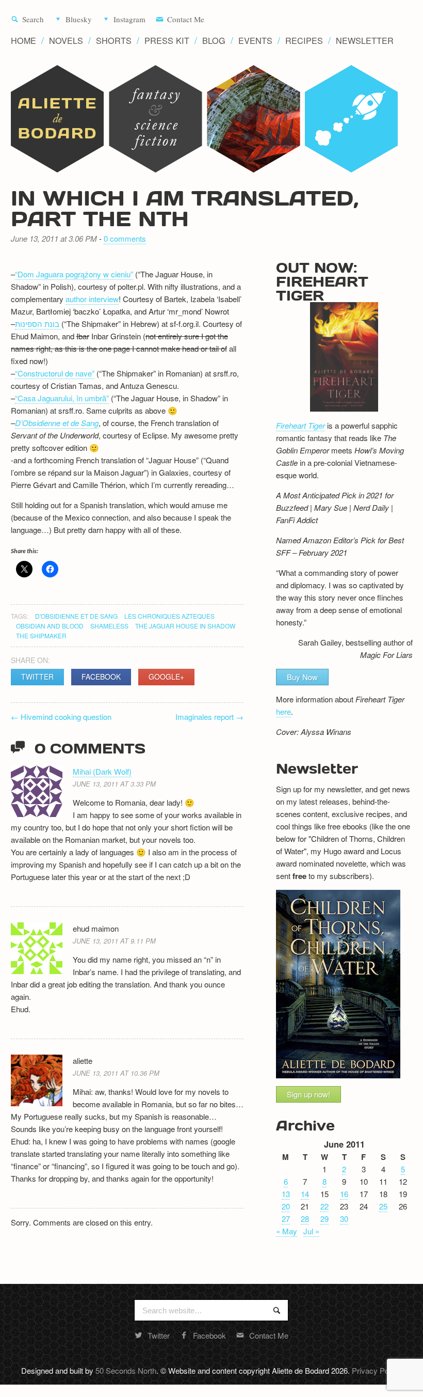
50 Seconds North (125, 1370)
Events (255, 40)
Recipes (304, 40)
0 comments (125, 238)
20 (286, 1206)
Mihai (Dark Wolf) (102, 771)
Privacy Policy (376, 1370)
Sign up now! (308, 1094)
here (283, 711)
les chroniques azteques (169, 615)
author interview (92, 298)
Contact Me (185, 19)
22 (324, 1206)
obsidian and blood (50, 625)
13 (286, 1193)
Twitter (37, 676)
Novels (66, 40)
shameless (109, 625)
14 (305, 1193)
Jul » (311, 1231)
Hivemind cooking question (61, 716)
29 (324, 1218)
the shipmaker (41, 635)
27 (286, 1218)
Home (23, 40)
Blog (213, 40)
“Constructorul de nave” (54, 373)
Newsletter (365, 40)
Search (33, 19)
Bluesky (79, 19)
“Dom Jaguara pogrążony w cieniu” (74, 274)
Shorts (114, 40)
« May (286, 1231)
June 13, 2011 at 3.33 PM (114, 784)
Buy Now (302, 676)
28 (305, 1218)
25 (383, 1206)
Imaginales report (209, 716)
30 (344, 1218)
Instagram (129, 19)
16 (344, 1193)
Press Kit (166, 40)
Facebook (101, 676)
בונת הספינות (38, 323)
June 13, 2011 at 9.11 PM (114, 941)
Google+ (166, 676)
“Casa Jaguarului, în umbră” (62, 398)
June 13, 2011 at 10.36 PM (116, 1073)
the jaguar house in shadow (185, 625)
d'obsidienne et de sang (76, 615)
